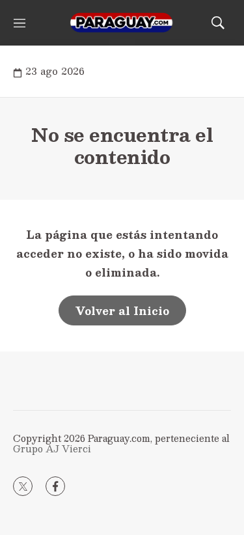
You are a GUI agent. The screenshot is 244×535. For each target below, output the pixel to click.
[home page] (122, 23)
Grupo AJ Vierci (52, 448)
